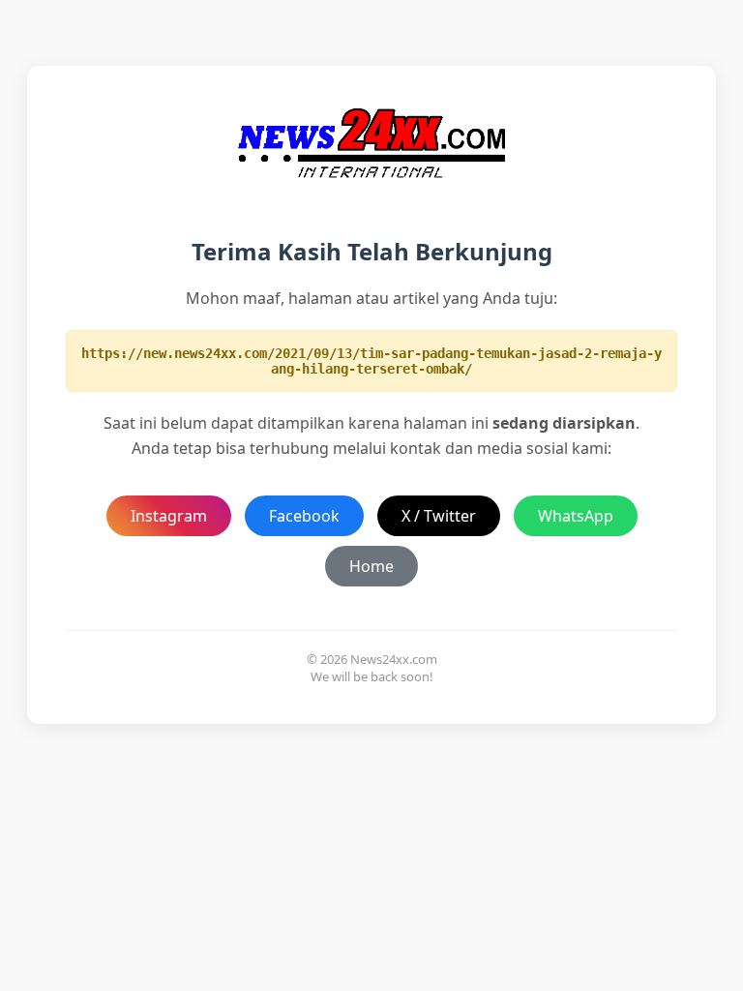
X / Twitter (438, 515)
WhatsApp (575, 515)
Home (371, 566)
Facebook (304, 515)
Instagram (169, 515)
